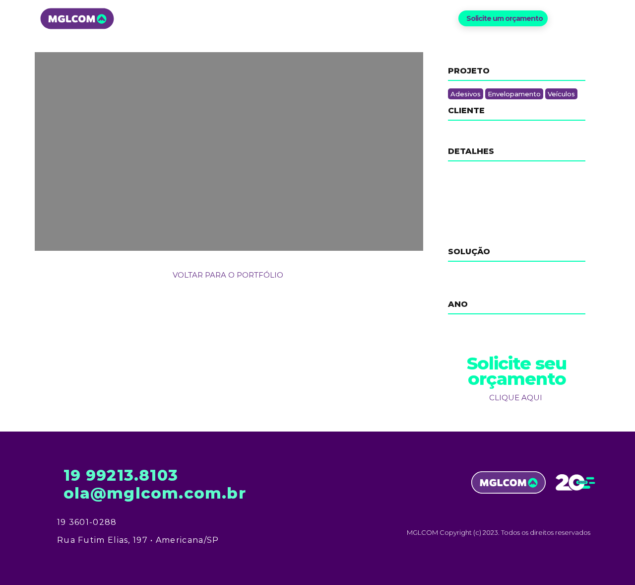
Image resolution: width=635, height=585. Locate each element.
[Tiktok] (594, 18)
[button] (503, 18)
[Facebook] (561, 18)
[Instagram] (578, 18)
